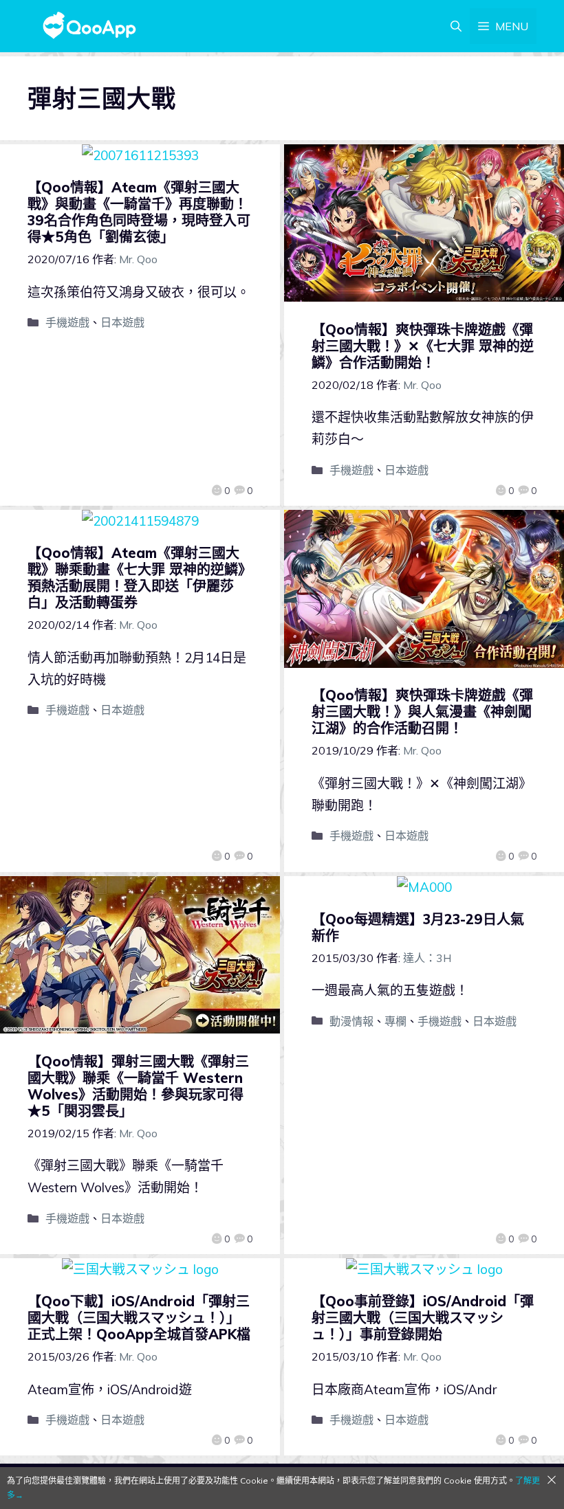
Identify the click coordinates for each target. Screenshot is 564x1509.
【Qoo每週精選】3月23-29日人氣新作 (418, 927)
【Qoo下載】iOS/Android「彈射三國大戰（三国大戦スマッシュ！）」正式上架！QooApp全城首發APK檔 (139, 1318)
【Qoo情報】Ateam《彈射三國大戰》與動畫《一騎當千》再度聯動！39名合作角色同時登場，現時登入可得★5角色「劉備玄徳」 (139, 212)
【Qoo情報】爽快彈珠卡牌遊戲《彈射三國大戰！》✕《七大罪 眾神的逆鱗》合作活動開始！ (423, 346)
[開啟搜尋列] (456, 26)
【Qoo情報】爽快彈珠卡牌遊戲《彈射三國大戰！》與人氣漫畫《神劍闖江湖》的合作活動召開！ (422, 711)
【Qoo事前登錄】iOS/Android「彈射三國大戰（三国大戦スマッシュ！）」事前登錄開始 (423, 1318)
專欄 (395, 1021)
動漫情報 (351, 1021)
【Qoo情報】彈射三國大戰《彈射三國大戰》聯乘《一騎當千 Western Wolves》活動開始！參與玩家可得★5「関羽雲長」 (138, 1086)
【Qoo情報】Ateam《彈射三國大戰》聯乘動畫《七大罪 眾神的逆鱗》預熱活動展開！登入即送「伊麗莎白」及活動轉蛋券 (140, 577)
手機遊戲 (67, 322)
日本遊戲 (122, 322)
